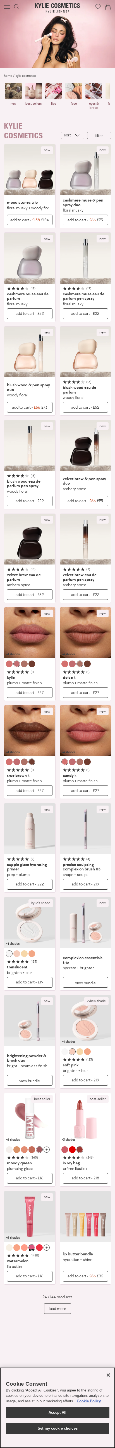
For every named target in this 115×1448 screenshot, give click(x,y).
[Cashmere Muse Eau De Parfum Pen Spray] (85, 258)
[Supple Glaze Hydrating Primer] (29, 828)
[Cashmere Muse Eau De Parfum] (29, 258)
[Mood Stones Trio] (29, 169)
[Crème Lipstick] (85, 1118)
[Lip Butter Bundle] (85, 1216)
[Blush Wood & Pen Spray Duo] (29, 352)
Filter (99, 135)
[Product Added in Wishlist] (98, 7)
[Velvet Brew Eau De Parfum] (29, 539)
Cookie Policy (89, 1401)
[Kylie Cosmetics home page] (58, 8)
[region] (57, 1407)
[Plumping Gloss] (29, 1118)
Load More (57, 1308)
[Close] (108, 1375)
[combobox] (72, 135)
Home (8, 76)
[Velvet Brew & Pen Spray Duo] (85, 445)
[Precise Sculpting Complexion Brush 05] (85, 828)
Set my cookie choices (58, 1428)
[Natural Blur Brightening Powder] (29, 922)
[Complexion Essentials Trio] (85, 922)
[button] (7, 7)
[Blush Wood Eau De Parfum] (85, 352)
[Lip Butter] (29, 1216)
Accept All (57, 1412)
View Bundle (85, 982)
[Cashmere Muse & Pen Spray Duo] (85, 169)
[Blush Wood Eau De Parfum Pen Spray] (29, 445)
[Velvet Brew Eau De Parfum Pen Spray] (85, 539)
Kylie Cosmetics (26, 76)
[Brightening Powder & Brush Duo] (29, 1020)
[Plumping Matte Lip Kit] (29, 632)
